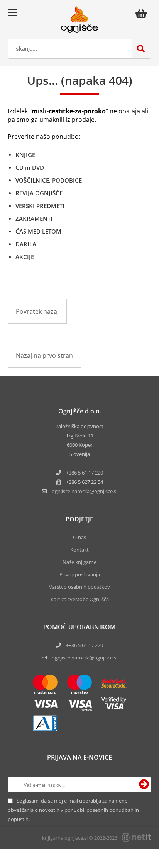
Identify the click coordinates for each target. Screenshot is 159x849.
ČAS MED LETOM (38, 231)
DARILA (25, 244)
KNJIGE (25, 155)
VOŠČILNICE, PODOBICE (48, 180)
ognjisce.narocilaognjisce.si (84, 491)
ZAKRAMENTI (33, 218)
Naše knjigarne (79, 562)
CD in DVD (29, 167)
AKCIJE (24, 257)
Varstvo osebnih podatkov (79, 586)
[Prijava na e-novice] (144, 784)
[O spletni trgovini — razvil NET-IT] (136, 837)
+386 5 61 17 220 (84, 472)
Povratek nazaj (37, 311)
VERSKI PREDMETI (39, 206)
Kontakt (79, 549)
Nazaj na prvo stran (44, 355)
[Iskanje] (141, 48)
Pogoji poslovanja (79, 574)
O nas (79, 537)
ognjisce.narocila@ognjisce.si (84, 657)
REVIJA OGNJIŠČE (39, 193)
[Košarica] (143, 13)
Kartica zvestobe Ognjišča (80, 599)
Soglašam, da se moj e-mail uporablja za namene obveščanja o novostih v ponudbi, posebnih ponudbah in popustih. (73, 810)
